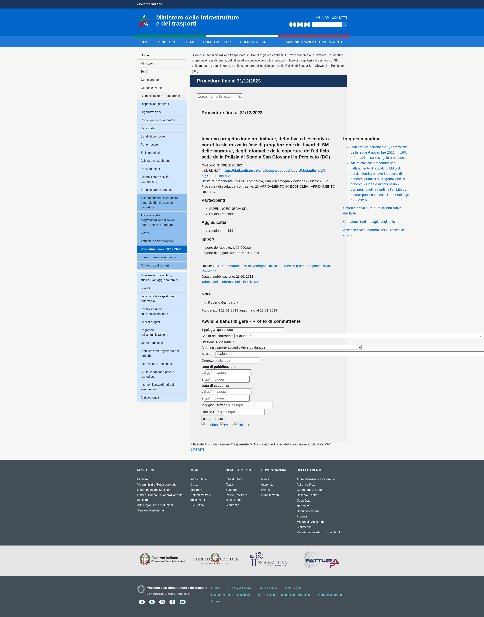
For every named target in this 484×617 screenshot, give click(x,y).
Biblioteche (304, 527)
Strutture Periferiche (150, 510)
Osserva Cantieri (308, 495)
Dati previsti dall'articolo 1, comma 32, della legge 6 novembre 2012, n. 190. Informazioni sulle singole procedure (379, 152)
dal (204, 373)
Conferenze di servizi (155, 265)
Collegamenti (309, 470)
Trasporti (196, 489)
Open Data (304, 500)
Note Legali (293, 588)
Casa (194, 484)
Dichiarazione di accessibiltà (230, 594)
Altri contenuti (150, 397)
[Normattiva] (269, 559)
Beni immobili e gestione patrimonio (157, 299)
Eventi (265, 489)
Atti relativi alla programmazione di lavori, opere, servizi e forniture (158, 220)
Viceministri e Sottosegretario (157, 484)
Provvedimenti (150, 168)
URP (325, 17)
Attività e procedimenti (155, 160)
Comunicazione (254, 42)
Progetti (302, 516)
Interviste (267, 484)
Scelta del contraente (217, 336)
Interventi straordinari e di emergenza (158, 387)
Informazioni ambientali (156, 363)
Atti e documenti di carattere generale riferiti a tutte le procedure (159, 202)
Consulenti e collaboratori (158, 120)
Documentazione (308, 511)
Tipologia (208, 330)
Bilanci (145, 288)
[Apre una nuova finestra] (211, 425)
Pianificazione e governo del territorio (160, 353)
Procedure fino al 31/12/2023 (308, 55)
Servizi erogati (150, 322)
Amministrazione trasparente (226, 55)
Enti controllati (150, 152)
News (265, 479)
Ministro (142, 479)
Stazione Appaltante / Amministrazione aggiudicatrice (225, 344)
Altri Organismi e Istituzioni (155, 505)
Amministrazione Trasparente (314, 42)
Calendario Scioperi (310, 489)
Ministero (167, 42)
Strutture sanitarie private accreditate (157, 374)
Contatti (339, 17)
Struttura (208, 354)
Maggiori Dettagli (214, 405)
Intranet (216, 601)
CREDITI (197, 449)
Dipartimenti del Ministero (154, 489)
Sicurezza (197, 505)
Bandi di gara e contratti (267, 55)
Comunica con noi (330, 594)
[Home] (144, 20)
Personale (147, 128)
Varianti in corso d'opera (157, 241)
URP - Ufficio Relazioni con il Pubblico (284, 594)
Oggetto (208, 360)
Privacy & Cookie (240, 588)
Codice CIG (210, 412)
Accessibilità (268, 588)
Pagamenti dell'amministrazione (154, 332)
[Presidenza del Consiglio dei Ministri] (162, 559)
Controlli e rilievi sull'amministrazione (154, 311)
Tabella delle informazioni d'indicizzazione (233, 282)
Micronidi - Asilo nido (311, 521)
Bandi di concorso (153, 136)
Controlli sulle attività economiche (155, 179)
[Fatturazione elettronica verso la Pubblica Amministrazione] (322, 559)
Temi (190, 42)
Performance (149, 144)
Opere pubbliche (152, 342)
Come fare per (217, 42)
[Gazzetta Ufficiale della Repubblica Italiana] (215, 559)
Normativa (303, 505)
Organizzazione (151, 112)
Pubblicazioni (270, 495)
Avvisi (145, 233)
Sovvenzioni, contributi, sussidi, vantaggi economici (159, 278)
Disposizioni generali (155, 104)
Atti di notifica (306, 484)
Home (146, 42)
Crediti (215, 588)
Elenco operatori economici (159, 257)
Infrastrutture (198, 479)
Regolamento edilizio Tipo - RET (319, 532)
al (203, 379)
